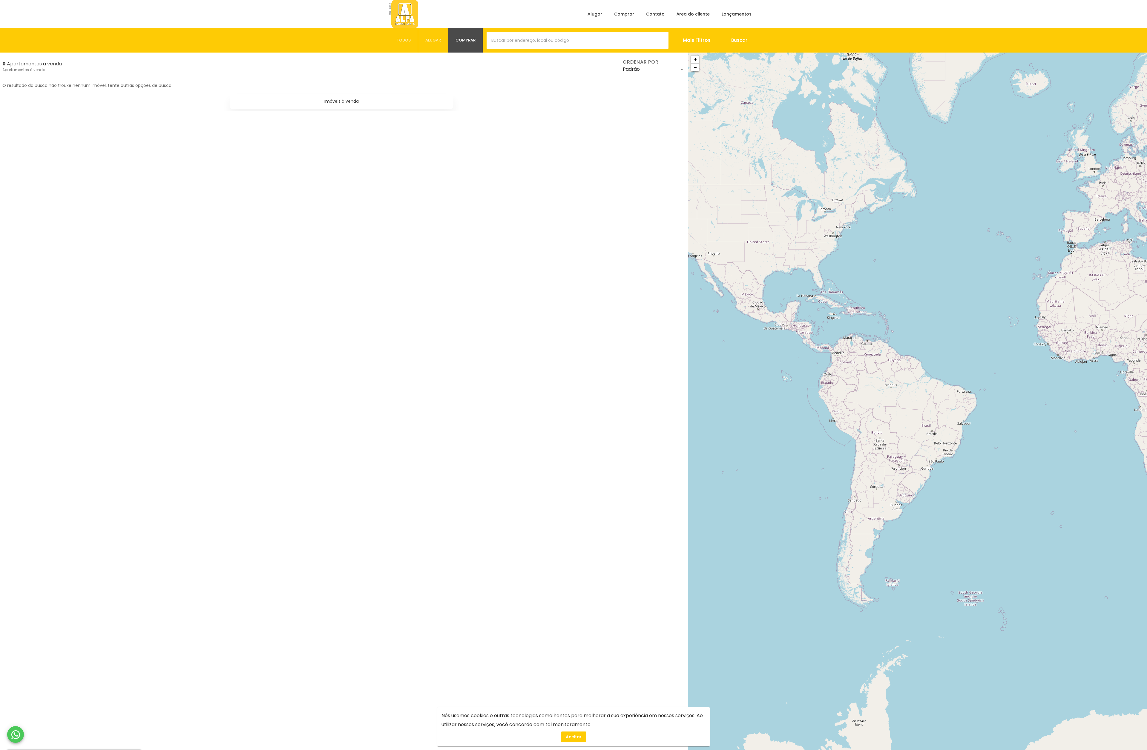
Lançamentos (737, 14)
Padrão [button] (631, 69)
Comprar (624, 14)
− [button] (695, 67)
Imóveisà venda (341, 101)
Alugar (595, 14)
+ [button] (695, 59)
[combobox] (577, 40)
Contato (655, 14)
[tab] (404, 40)
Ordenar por (641, 62)
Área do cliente (693, 14)
